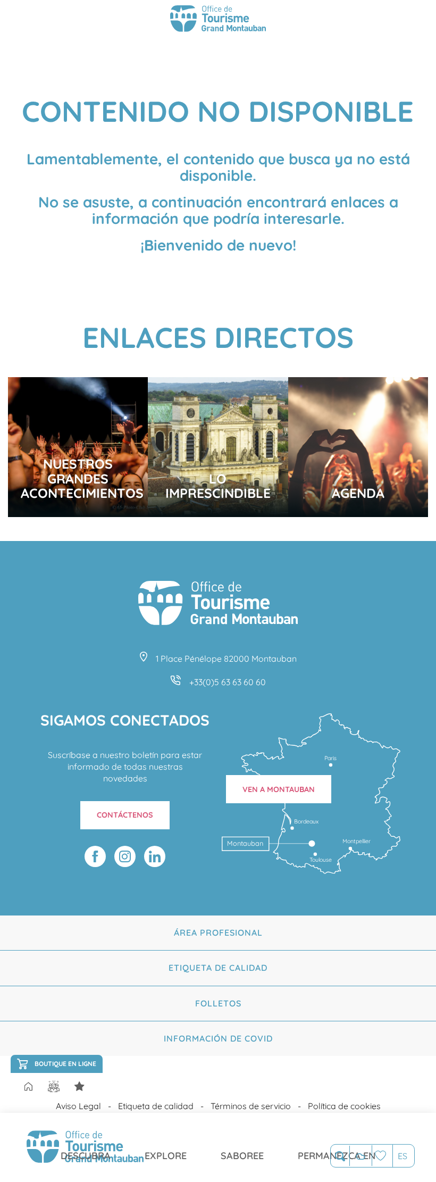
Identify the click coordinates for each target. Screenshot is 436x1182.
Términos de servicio (251, 1106)
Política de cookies (344, 1106)
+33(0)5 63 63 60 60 (227, 682)
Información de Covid (218, 1038)
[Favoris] (382, 1155)
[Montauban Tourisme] (218, 20)
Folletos (218, 1003)
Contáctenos (125, 815)
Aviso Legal (78, 1106)
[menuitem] (86, 1147)
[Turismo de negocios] (79, 1086)
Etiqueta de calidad (218, 967)
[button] (340, 1156)
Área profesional (218, 932)
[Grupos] (54, 1086)
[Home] (28, 1087)
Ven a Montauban (278, 789)
